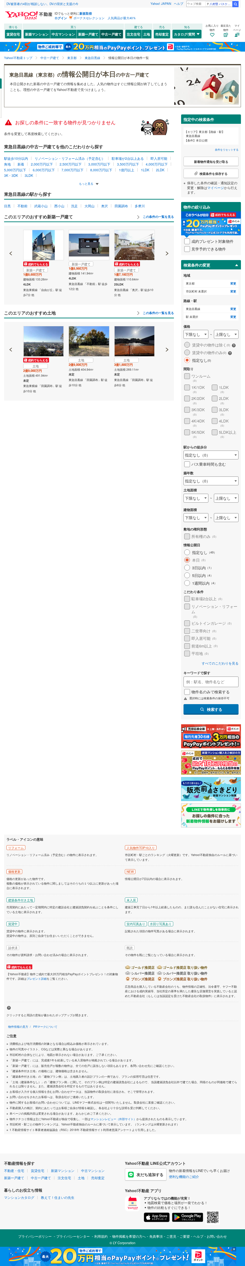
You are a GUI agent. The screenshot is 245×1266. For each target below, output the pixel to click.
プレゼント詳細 (37, 978)
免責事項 (156, 1236)
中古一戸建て (111, 34)
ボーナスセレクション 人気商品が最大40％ (104, 18)
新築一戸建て (88, 34)
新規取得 (85, 13)
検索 (235, 4)
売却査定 (162, 34)
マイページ (215, 187)
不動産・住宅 (14, 1170)
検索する (214, 709)
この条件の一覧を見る (158, 216)
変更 (233, 283)
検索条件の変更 (197, 265)
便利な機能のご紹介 (184, 1176)
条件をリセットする (227, 149)
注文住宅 (133, 34)
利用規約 (101, 1236)
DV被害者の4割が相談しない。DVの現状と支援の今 (42, 3)
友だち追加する (150, 1174)
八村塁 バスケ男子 (221, 4)
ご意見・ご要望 (178, 1236)
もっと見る (86, 183)
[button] (11, 237)
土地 (146, 34)
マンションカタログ (19, 1197)
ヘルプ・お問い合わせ (210, 1236)
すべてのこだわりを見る (220, 663)
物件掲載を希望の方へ (129, 1236)
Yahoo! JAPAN (160, 3)
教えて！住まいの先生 (57, 1197)
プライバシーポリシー (35, 1236)
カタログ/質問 (184, 34)
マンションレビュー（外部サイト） (113, 1119)
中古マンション (63, 34)
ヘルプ (178, 3)
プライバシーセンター (73, 1236)
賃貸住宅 (13, 34)
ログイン (61, 18)
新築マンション (37, 34)
